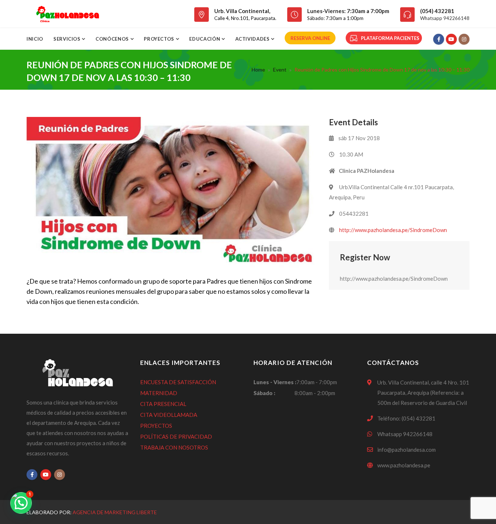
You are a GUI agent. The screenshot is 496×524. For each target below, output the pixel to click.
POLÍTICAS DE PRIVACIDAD (176, 436)
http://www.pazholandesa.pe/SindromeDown (393, 230)
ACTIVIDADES (253, 39)
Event (279, 69)
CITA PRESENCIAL (163, 404)
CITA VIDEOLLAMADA (168, 414)
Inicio (35, 39)
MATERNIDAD (158, 393)
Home (258, 69)
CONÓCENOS (112, 39)
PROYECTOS (156, 425)
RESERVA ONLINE (310, 38)
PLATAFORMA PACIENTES (390, 38)
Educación (205, 39)
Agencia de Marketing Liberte (115, 512)
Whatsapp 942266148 (444, 18)
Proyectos (160, 39)
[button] (21, 503)
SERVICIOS (67, 39)
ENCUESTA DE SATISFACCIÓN (178, 382)
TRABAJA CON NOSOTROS (174, 447)
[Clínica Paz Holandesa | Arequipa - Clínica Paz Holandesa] (67, 14)
